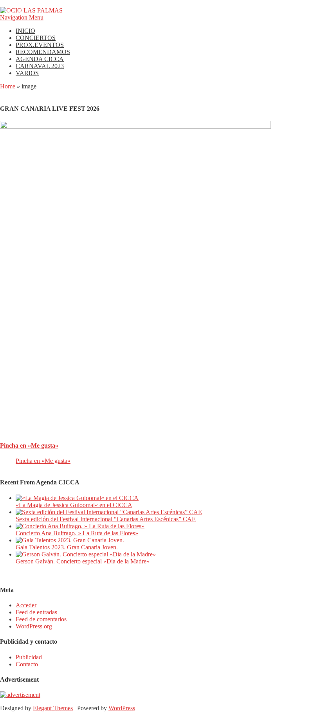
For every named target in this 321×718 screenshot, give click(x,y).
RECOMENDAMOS (43, 52)
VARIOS (27, 73)
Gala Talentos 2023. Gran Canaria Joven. (67, 547)
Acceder (26, 605)
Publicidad (29, 657)
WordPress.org (34, 626)
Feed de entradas (36, 612)
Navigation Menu (21, 17)
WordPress (121, 708)
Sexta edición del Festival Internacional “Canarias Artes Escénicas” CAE (106, 519)
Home (7, 86)
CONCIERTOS (36, 37)
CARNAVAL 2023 (40, 66)
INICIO (25, 30)
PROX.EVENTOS (40, 44)
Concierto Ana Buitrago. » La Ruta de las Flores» (77, 533)
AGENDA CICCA (40, 59)
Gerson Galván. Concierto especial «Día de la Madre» (83, 561)
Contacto (27, 664)
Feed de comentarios (41, 619)
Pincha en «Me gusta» (29, 445)
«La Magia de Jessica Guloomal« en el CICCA (74, 505)
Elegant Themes (53, 708)
